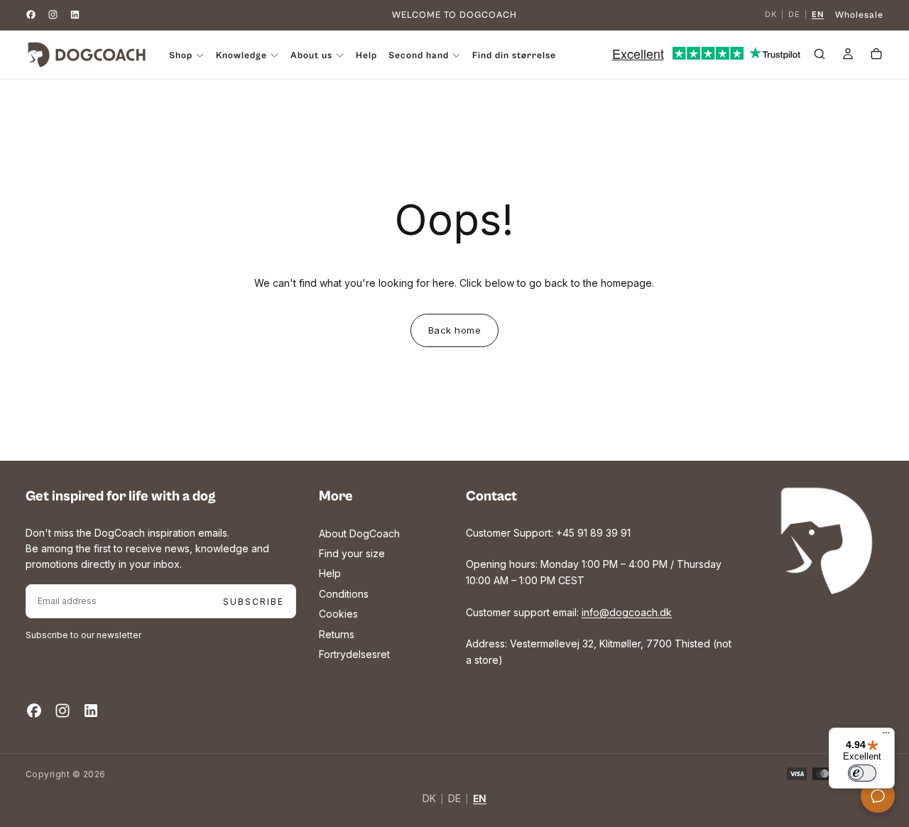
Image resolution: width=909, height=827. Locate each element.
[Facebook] (31, 14)
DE (794, 15)
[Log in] (848, 56)
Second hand (418, 55)
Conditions (344, 594)
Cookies (338, 614)
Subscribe (253, 601)
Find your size (352, 553)
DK (771, 15)
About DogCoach (359, 533)
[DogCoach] (826, 540)
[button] (819, 56)
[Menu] (886, 736)
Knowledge (241, 55)
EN (818, 15)
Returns (336, 634)
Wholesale (859, 15)
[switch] (862, 773)
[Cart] (876, 56)
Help (366, 55)
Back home (454, 330)
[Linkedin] (75, 14)
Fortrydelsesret (354, 654)
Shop (180, 55)
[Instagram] (53, 14)
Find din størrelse (514, 55)
